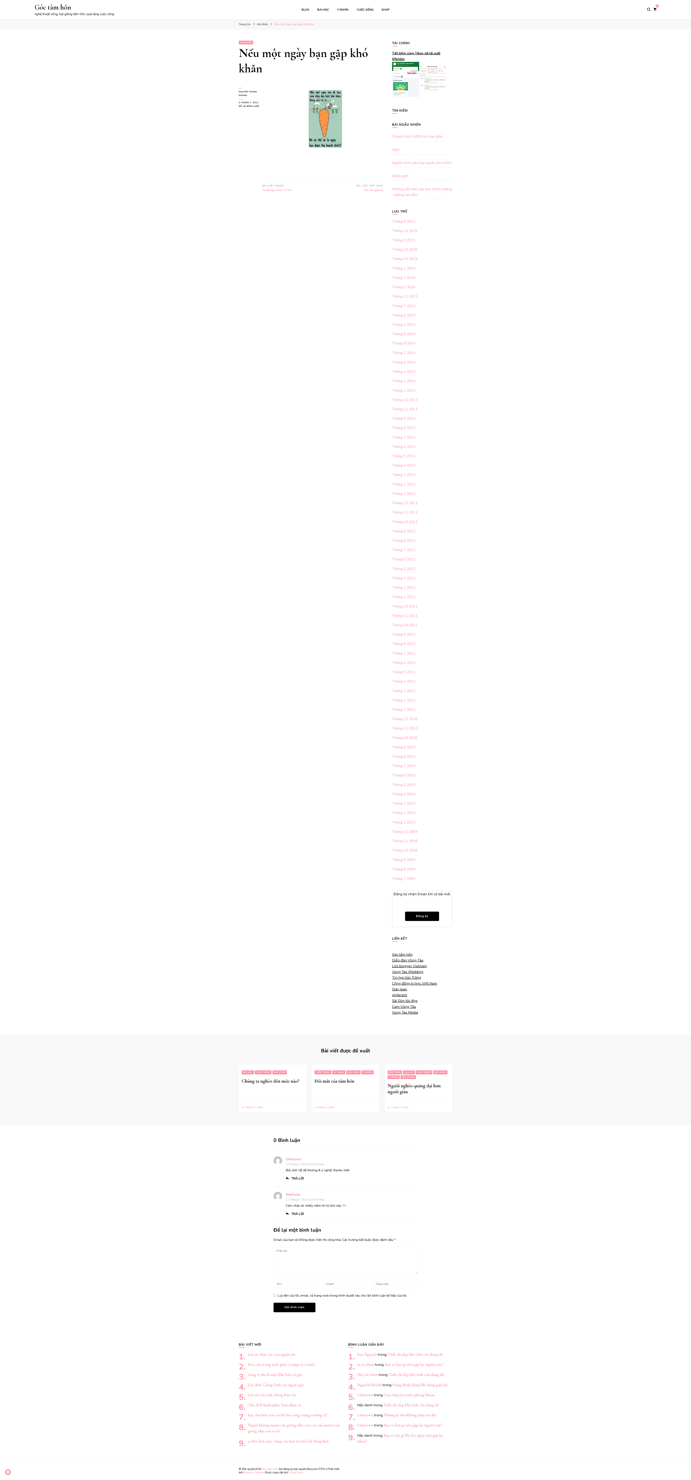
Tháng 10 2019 (404, 258)
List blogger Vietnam (409, 966)
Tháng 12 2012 (404, 503)
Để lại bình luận (250, 106)
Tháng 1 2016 (403, 287)
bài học (323, 10)
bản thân (395, 1072)
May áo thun (367, 1374)
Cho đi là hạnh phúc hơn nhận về (274, 1405)
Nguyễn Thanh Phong (248, 93)
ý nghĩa (343, 10)
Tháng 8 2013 (403, 427)
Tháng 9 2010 (403, 747)
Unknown (293, 1159)
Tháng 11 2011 (404, 615)
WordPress (295, 1472)
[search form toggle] (648, 9)
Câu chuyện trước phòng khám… (410, 1394)
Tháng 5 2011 (403, 672)
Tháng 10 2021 (404, 230)
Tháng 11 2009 (404, 841)
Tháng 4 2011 (403, 681)
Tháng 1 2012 (403, 596)
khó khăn (246, 42)
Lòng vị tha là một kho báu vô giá (275, 1374)
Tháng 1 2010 (403, 822)
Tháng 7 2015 (403, 306)
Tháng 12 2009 (404, 831)
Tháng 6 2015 (403, 315)
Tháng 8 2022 (403, 221)
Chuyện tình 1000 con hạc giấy (417, 136)
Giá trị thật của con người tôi (271, 1354)
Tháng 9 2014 (403, 334)
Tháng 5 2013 (403, 456)
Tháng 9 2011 (403, 634)
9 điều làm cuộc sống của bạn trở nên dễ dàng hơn (288, 1441)
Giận (396, 149)
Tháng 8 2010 (403, 756)
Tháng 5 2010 (403, 784)
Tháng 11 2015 (404, 296)
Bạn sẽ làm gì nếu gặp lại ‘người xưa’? (414, 1364)
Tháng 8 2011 (403, 643)
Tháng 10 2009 (404, 850)
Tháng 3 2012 (403, 578)
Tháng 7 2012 (403, 550)
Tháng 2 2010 (403, 812)
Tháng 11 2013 (404, 409)
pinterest (399, 995)
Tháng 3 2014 (403, 380)
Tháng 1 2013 (403, 493)
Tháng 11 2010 (404, 728)
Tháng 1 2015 (403, 324)
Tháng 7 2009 (403, 878)
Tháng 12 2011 (404, 606)
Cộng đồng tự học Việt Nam (414, 983)
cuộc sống (365, 10)
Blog (305, 10)
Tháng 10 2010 (404, 737)
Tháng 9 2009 (403, 859)
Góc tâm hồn (53, 7)
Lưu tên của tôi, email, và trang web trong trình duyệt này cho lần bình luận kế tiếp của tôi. (342, 1295)
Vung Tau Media (405, 1012)
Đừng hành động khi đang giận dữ (420, 1384)
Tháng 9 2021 (403, 240)
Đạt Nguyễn (367, 1354)
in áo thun (365, 1364)
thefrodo (293, 1194)
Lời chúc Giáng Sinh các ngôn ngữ (276, 1384)
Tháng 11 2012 (404, 512)
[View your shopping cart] (654, 9)
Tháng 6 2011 (403, 662)
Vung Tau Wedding (407, 971)
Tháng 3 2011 (403, 690)
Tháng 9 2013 (403, 418)
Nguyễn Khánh (369, 1384)
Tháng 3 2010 (403, 803)
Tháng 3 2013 (403, 474)
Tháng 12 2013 (404, 399)
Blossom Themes (254, 1472)
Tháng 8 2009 (403, 869)
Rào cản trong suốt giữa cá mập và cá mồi (281, 1364)
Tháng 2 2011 (403, 700)
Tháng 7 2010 (403, 765)
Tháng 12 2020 (404, 249)
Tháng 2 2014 (403, 390)
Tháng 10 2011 (404, 625)
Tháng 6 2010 (403, 775)
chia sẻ (409, 1072)
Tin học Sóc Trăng (406, 977)
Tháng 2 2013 (403, 484)
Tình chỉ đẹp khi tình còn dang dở (415, 1354)
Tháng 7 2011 (403, 653)
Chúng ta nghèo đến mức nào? (270, 1081)
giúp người (424, 1072)
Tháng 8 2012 (403, 540)
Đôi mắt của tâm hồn (334, 1081)
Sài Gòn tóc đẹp (404, 1000)
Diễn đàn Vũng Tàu (407, 960)
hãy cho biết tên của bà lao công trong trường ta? (288, 1415)
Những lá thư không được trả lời (410, 1415)
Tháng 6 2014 (403, 362)
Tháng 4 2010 (403, 794)
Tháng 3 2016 (403, 277)
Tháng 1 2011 (403, 709)
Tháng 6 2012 (403, 559)
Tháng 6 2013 (403, 446)
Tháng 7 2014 (403, 352)
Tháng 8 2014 (403, 343)
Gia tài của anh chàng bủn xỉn (272, 1394)
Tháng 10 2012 (404, 521)
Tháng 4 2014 (403, 371)
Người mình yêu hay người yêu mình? (422, 162)
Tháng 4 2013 (403, 465)
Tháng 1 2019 (403, 268)
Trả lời (297, 1178)
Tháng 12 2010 (404, 719)
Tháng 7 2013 (403, 437)
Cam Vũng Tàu (404, 1006)
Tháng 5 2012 (403, 568)
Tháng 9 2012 (403, 531)
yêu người (408, 1077)
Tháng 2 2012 (403, 587)
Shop (385, 10)
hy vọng (338, 1072)
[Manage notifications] (8, 1472)
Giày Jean (399, 989)
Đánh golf (400, 176)
